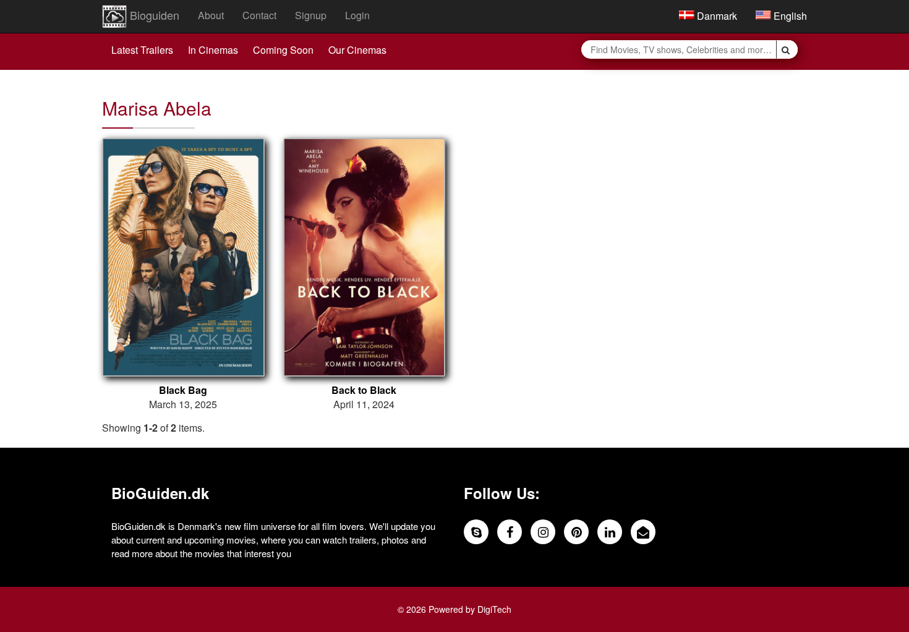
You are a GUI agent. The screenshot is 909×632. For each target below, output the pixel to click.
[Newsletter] (643, 531)
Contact (259, 15)
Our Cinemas (357, 50)
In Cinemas (213, 50)
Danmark (715, 16)
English (789, 16)
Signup (310, 15)
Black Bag (183, 390)
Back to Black (363, 390)
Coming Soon (283, 50)
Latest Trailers (142, 50)
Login (357, 15)
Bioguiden (153, 15)
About (211, 15)
